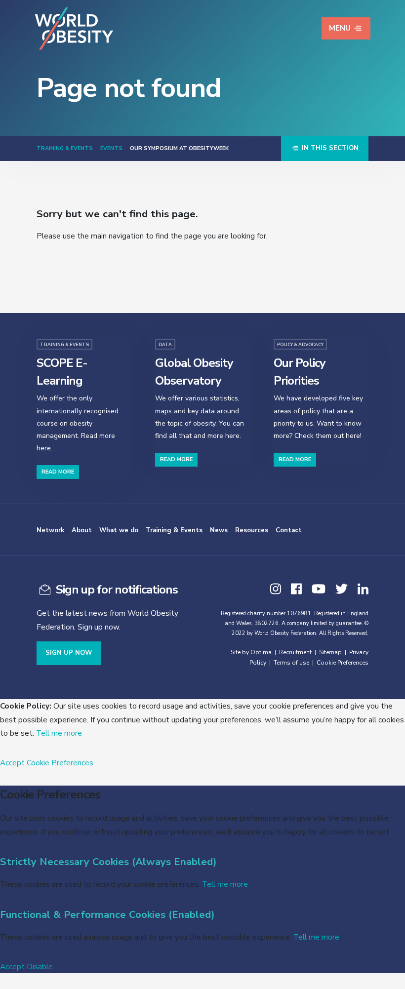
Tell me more (59, 733)
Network (50, 530)
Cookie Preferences (342, 663)
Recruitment (295, 652)
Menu (340, 28)
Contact (289, 530)
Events (111, 148)
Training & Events (65, 148)
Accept (12, 762)
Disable (40, 966)
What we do (118, 530)
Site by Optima (251, 652)
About (82, 530)
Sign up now (68, 652)
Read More (57, 471)
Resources (251, 530)
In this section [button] (329, 148)
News (219, 530)
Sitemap (330, 652)
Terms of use (291, 663)
